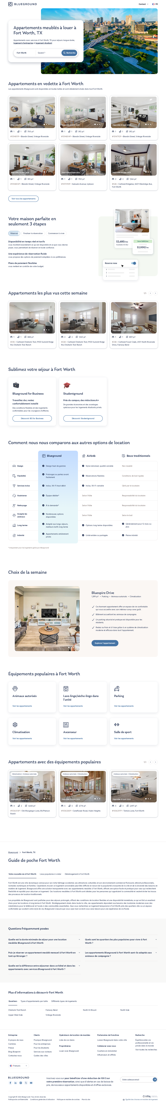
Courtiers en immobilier (107, 1051)
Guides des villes (41, 1055)
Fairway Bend (51, 1010)
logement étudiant (44, 43)
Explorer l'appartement (105, 643)
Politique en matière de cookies (68, 1099)
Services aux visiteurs (43, 1051)
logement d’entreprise (23, 43)
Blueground (13, 852)
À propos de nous (15, 1040)
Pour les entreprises (42, 1044)
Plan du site (86, 1099)
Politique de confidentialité (18, 1099)
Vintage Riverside (53, 1015)
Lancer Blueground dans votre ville (112, 1040)
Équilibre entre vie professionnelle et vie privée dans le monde (144, 1043)
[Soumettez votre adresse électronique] (155, 1079)
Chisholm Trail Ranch (17, 1010)
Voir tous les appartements (23, 198)
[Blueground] (18, 1078)
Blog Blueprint (14, 1051)
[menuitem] (22, 875)
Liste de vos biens (66, 1040)
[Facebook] (10, 1083)
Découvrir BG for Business (32, 418)
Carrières (12, 1044)
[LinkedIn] (15, 1083)
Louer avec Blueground (69, 1051)
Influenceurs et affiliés (106, 1055)
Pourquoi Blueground (43, 1040)
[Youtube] (31, 1083)
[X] (26, 1083)
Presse (11, 1048)
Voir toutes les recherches (146, 1049)
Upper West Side (15, 1015)
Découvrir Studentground (83, 418)
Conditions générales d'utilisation (42, 1099)
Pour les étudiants (41, 1048)
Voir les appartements (22, 706)
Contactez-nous (15, 1055)
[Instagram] (21, 1083)
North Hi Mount (89, 1010)
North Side (124, 1010)
